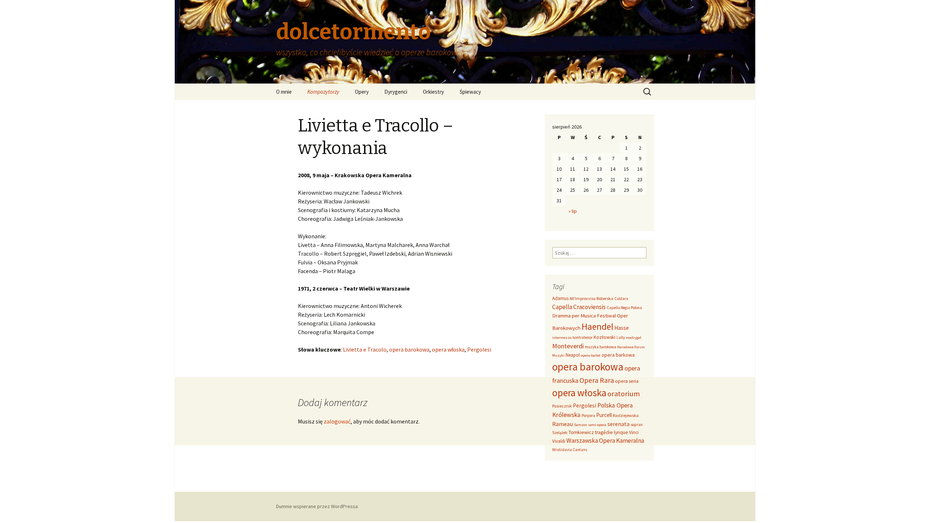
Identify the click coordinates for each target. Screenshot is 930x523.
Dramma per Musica (574, 315)
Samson (580, 424)
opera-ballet (591, 355)
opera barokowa (409, 349)
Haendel (597, 326)
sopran (637, 424)
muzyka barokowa (600, 346)
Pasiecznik (562, 406)
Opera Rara (596, 380)
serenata (618, 424)
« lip (573, 211)
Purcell (604, 414)
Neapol (573, 355)
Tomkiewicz (581, 432)
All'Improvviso (582, 298)
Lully (620, 337)
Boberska (605, 298)
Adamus (560, 298)
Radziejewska (626, 415)
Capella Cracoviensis (579, 307)
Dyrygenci (395, 91)
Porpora (588, 415)
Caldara (621, 298)
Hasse (621, 327)
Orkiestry (433, 91)
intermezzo (561, 337)
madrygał (633, 337)
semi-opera (597, 424)
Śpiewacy (470, 91)
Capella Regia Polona (624, 307)
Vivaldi (558, 441)
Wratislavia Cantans (569, 449)
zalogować (337, 421)
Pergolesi (479, 349)
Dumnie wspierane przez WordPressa (317, 506)
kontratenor (583, 337)
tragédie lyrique (611, 432)
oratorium (623, 393)
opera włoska (448, 349)
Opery (362, 91)
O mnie (284, 91)
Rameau (562, 423)
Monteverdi (568, 346)
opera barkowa (618, 355)
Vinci (634, 432)
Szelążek (559, 432)
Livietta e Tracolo (365, 349)
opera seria (627, 381)
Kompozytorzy (323, 91)
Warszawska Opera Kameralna (605, 441)
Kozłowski (604, 337)
